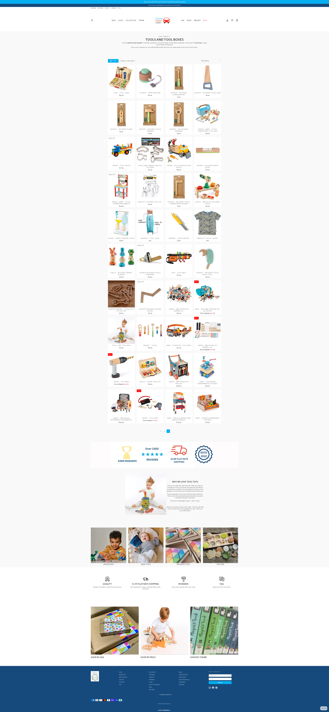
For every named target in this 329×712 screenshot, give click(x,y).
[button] (164, 710)
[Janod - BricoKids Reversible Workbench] (121, 402)
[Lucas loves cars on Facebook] (213, 688)
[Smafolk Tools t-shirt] (207, 223)
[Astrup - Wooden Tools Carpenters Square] (178, 186)
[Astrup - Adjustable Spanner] (178, 114)
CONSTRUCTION (183, 674)
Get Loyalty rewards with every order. (183, 587)
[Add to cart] (132, 67)
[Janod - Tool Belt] (150, 402)
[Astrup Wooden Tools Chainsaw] (150, 257)
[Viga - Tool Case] (121, 77)
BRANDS (197, 20)
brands (113, 587)
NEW (114, 20)
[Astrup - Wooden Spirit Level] (207, 150)
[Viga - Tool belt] (178, 257)
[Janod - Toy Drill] (121, 366)
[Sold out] (132, 139)
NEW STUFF (122, 674)
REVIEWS (121, 682)
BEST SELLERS (123, 677)
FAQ (119, 8)
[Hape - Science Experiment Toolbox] (207, 402)
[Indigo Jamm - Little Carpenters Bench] (121, 186)
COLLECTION (131, 20)
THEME (141, 20)
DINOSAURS (182, 677)
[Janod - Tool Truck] (121, 150)
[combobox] (210, 61)
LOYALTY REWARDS (154, 684)
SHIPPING (93, 8)
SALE (205, 20)
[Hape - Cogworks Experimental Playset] (207, 366)
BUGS (180, 672)
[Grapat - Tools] (150, 330)
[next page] (168, 431)
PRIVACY (107, 8)
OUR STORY (152, 672)
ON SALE (121, 679)
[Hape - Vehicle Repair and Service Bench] (178, 402)
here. (228, 587)
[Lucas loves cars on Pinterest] (216, 688)
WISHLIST (114, 8)
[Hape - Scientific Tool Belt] (178, 330)
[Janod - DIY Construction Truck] (178, 150)
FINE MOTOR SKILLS (184, 679)
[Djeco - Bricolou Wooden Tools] (207, 186)
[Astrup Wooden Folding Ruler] (150, 293)
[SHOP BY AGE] (115, 631)
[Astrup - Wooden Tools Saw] (207, 77)
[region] (164, 2)
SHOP (120, 672)
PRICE (189, 20)
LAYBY (151, 682)
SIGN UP (220, 682)
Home (160, 36)
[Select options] (218, 212)
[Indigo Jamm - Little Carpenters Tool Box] (207, 114)
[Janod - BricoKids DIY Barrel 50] (178, 293)
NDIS (150, 687)
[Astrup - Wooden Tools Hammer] (150, 114)
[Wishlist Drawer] (232, 20)
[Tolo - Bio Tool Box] (121, 330)
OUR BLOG (152, 674)
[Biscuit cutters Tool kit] (150, 186)
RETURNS (100, 8)
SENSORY (181, 684)
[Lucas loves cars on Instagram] (210, 688)
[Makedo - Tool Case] (150, 223)
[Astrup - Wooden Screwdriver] (178, 77)
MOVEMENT (182, 682)
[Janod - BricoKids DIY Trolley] (178, 366)
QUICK (120, 20)
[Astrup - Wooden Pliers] (121, 114)
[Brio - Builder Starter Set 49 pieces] (207, 293)
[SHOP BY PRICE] (164, 631)
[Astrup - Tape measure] (150, 77)
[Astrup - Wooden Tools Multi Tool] (207, 257)
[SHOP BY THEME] (214, 631)
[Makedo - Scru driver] (178, 223)
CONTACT (151, 677)
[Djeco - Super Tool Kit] (150, 366)
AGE (182, 20)
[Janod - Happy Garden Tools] (121, 223)
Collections (166, 36)
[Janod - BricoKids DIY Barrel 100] (207, 330)
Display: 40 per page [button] (127, 61)
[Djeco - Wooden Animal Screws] (121, 257)
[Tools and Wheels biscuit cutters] (150, 150)
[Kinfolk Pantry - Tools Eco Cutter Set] (121, 293)
